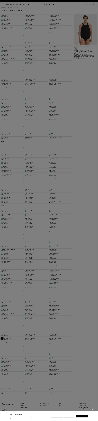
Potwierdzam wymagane (57, 416)
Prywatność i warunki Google (30, 418)
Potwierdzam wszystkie (82, 416)
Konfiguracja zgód (69, 416)
